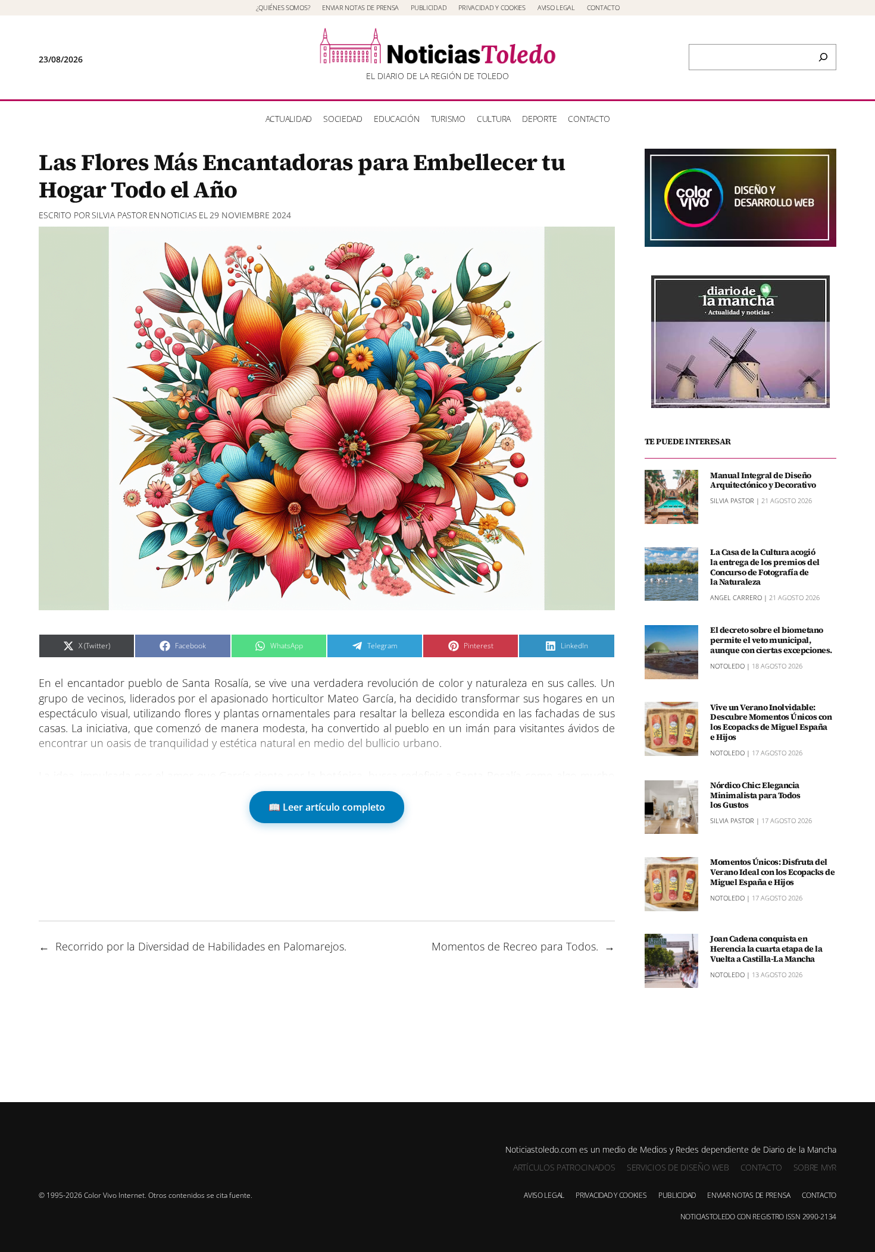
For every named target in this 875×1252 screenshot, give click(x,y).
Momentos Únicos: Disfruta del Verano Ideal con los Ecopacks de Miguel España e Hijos (772, 872)
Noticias (179, 215)
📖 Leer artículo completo (326, 807)
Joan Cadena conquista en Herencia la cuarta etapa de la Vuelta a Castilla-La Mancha (766, 949)
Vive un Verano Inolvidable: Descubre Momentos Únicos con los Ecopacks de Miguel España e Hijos (771, 722)
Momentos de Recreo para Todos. (515, 946)
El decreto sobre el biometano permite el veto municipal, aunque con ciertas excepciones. (771, 640)
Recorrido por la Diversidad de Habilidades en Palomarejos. (200, 946)
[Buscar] (823, 57)
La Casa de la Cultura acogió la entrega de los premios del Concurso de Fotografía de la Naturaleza (765, 567)
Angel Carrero (736, 597)
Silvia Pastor (119, 215)
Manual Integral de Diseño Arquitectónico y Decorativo (763, 480)
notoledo (727, 665)
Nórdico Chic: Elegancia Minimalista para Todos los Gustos (755, 795)
